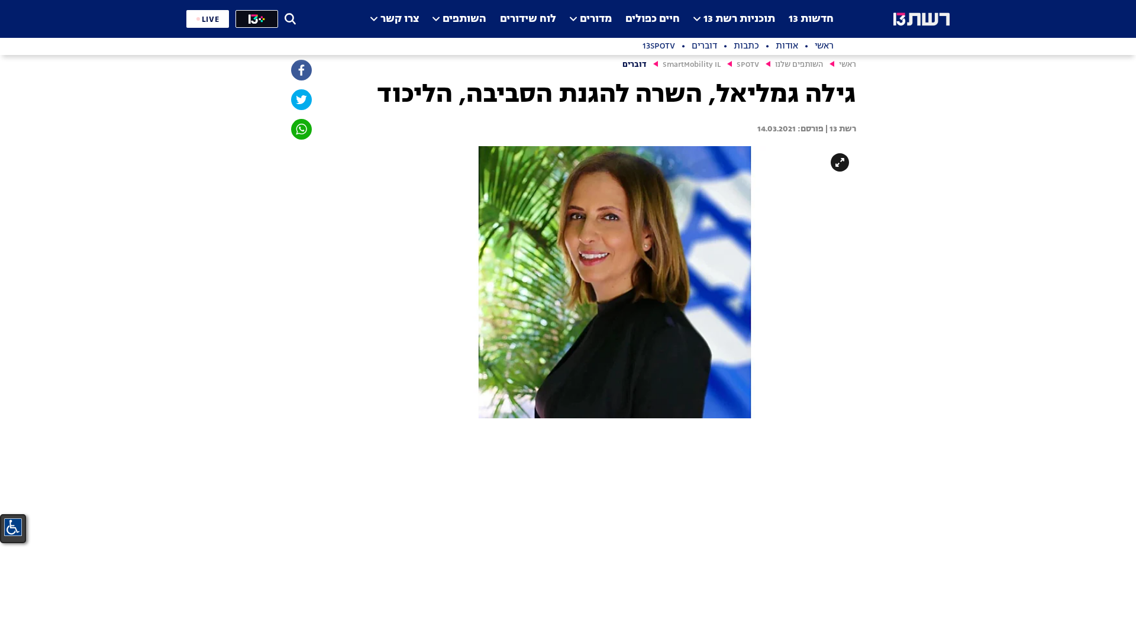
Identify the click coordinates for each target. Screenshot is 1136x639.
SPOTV (748, 65)
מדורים (596, 19)
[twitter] (300, 99)
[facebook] (300, 70)
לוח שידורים (528, 19)
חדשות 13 (811, 19)
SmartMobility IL (692, 65)
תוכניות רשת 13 (739, 19)
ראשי (847, 65)
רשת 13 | (840, 129)
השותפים (464, 19)
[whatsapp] (300, 129)
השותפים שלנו (799, 65)
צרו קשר (399, 19)
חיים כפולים (652, 19)
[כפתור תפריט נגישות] (13, 527)
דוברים (634, 65)
